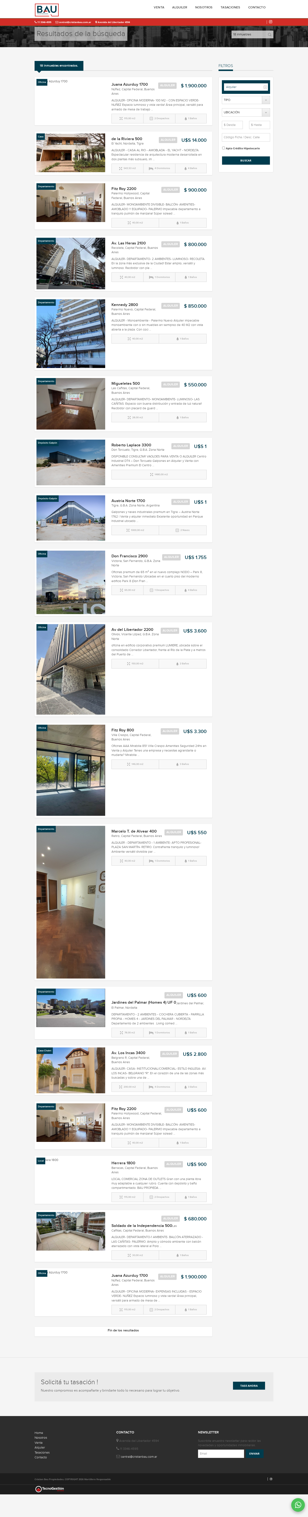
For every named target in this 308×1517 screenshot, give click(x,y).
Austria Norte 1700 (128, 500)
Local (41, 1160)
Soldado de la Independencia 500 (141, 1225)
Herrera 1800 (123, 1163)
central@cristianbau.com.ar (74, 22)
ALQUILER (179, 7)
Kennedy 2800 (124, 304)
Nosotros (41, 1438)
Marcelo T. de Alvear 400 (134, 831)
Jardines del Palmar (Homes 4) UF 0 (143, 1002)
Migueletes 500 (125, 383)
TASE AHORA (249, 1386)
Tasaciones (42, 1452)
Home (39, 1433)
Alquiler (231, 87)
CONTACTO (256, 7)
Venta (39, 1443)
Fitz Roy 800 (122, 730)
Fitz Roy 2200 (123, 188)
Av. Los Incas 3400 (128, 1053)
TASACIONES (230, 7)
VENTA (159, 7)
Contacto (41, 1457)
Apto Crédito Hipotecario (243, 148)
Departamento (46, 186)
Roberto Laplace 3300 (131, 445)
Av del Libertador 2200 (132, 629)
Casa (40, 136)
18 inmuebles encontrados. (59, 66)
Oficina (42, 82)
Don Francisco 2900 (129, 556)
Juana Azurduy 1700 (129, 84)
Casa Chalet (44, 1050)
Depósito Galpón (47, 442)
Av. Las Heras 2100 (128, 243)
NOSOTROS (204, 7)
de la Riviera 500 (126, 139)
